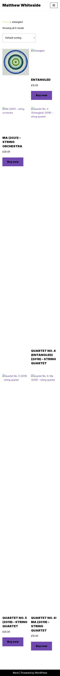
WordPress (41, 672)
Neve (16, 672)
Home (5, 22)
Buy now (41, 95)
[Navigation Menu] (54, 5)
